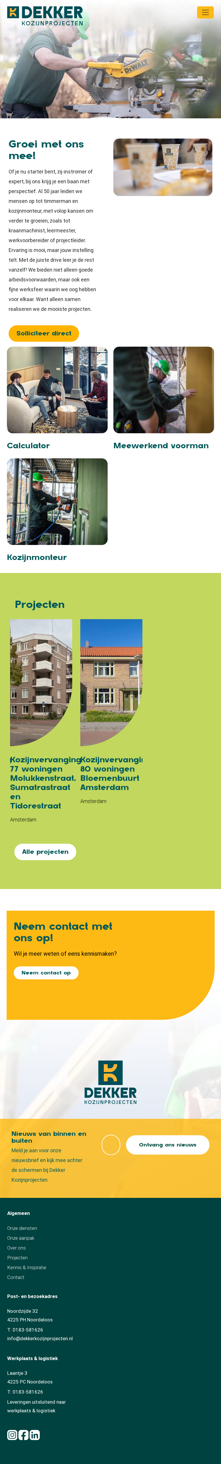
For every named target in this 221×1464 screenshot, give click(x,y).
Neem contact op (46, 973)
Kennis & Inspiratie (26, 1267)
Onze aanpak (20, 1238)
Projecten (17, 1258)
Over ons (16, 1248)
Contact (15, 1277)
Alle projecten (45, 852)
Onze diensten (22, 1228)
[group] (41, 724)
